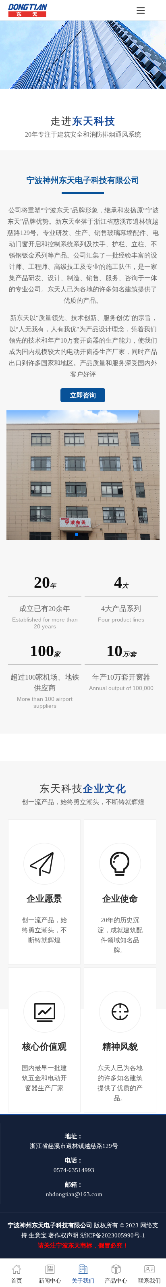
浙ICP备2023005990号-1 (112, 1235)
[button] (76, 534)
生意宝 (38, 1235)
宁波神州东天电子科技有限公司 (83, 180)
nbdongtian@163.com (74, 1194)
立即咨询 (83, 395)
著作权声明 (63, 1235)
